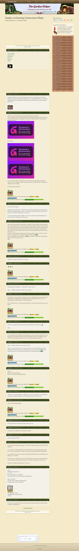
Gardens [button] (28, 1)
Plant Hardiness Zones (58, 66)
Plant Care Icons (57, 78)
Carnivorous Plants (11, 53)
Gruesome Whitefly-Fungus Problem (24, 45)
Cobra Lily (9, 57)
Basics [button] (21, 1)
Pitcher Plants (10, 56)
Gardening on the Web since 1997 (49, 11)
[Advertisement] (27, 33)
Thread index (29, 46)
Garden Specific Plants (58, 58)
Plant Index (56, 84)
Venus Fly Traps (10, 54)
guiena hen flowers (37, 45)
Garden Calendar (57, 45)
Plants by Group (57, 55)
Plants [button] (36, 1)
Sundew (9, 60)
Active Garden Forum (27, 508)
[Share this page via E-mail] (71, 20)
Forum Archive (57, 42)
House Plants (56, 60)
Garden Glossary (57, 76)
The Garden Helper (12, 2)
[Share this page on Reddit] (64, 20)
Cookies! (55, 89)
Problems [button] (44, 1)
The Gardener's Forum (58, 40)
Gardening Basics (57, 50)
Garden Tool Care (57, 73)
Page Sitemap (44, 545)
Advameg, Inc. (39, 545)
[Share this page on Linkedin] (61, 20)
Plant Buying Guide (58, 63)
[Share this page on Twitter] (58, 20)
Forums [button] (51, 1)
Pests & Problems (57, 68)
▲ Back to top (39, 548)
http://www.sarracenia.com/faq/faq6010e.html (16, 374)
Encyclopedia (56, 86)
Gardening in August (58, 48)
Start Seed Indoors (57, 71)
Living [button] (59, 1)
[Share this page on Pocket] (67, 20)
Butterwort (9, 59)
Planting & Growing (58, 53)
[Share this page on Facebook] (54, 20)
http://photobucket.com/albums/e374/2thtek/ (16, 199)
